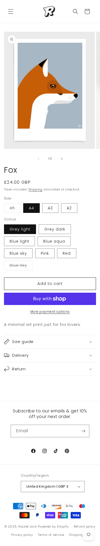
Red (67, 253)
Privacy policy (22, 535)
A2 (69, 208)
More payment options (50, 311)
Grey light (20, 229)
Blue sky (18, 253)
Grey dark (54, 229)
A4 (31, 208)
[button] (11, 11)
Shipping (35, 189)
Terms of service (51, 535)
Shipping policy (81, 535)
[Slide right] (62, 159)
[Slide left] (38, 159)
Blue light (19, 241)
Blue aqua (54, 241)
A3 (50, 208)
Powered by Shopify (53, 526)
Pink (45, 253)
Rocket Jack (27, 526)
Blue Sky (21, 266)
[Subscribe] (83, 431)
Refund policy (84, 526)
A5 (15, 209)
